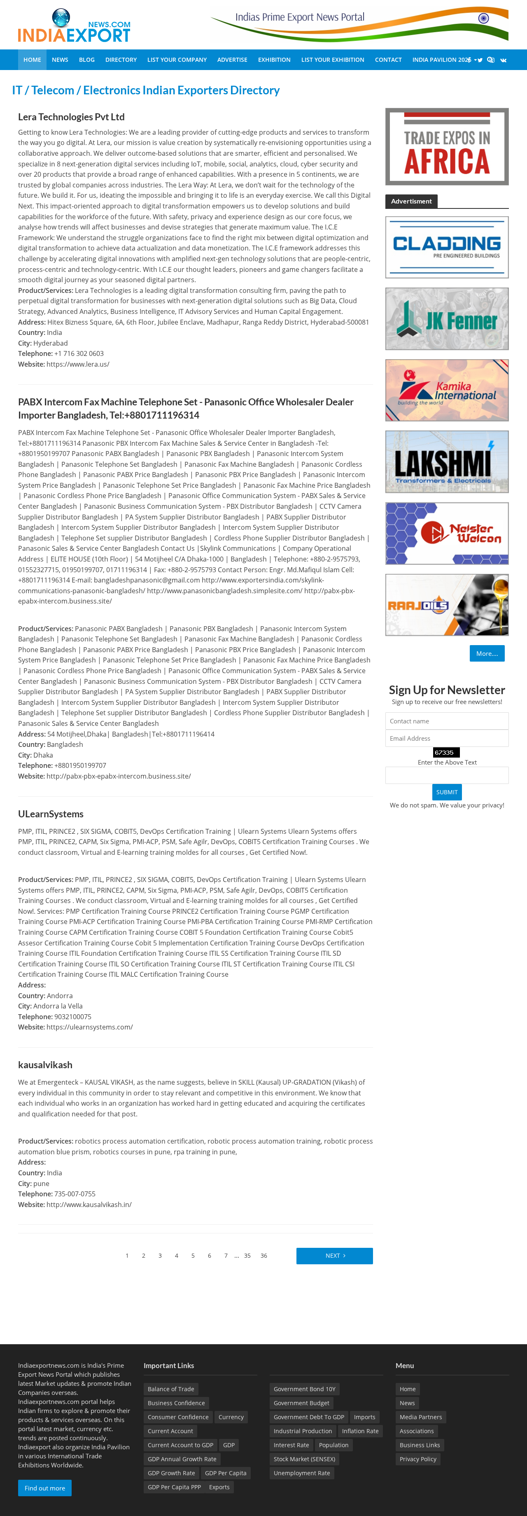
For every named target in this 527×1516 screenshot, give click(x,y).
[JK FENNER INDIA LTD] (447, 318)
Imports (364, 1417)
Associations (417, 1431)
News (60, 59)
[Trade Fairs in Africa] (447, 146)
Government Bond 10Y (305, 1389)
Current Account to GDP (180, 1445)
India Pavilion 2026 (442, 59)
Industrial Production (303, 1431)
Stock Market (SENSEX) (304, 1459)
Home (32, 59)
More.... (487, 653)
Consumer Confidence (178, 1417)
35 (247, 1255)
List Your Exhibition (332, 59)
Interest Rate (291, 1445)
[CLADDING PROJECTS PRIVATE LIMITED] (447, 246)
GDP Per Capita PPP (174, 1487)
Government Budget (301, 1403)
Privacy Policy (418, 1459)
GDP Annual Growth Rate (182, 1459)
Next (332, 1255)
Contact (388, 59)
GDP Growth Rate (171, 1473)
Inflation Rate (360, 1431)
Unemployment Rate (302, 1473)
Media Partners (421, 1417)
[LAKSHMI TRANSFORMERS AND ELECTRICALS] (447, 461)
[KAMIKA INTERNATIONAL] (447, 389)
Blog (87, 59)
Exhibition (274, 59)
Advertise (232, 59)
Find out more (45, 1488)
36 (264, 1255)
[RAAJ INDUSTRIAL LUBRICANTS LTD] (447, 604)
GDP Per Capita (226, 1473)
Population (334, 1445)
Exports (219, 1487)
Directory (121, 59)
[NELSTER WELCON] (447, 533)
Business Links (420, 1445)
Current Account (170, 1431)
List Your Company (177, 59)
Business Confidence (176, 1403)
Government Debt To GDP (309, 1417)
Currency (231, 1417)
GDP (229, 1445)
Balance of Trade (171, 1389)
